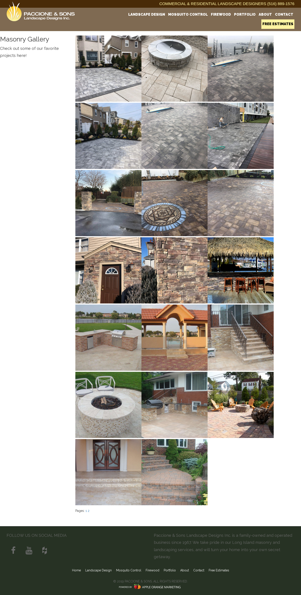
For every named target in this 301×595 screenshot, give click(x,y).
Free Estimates (277, 24)
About (265, 14)
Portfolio (245, 14)
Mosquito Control (188, 14)
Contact (284, 14)
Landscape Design (146, 14)
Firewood (221, 14)
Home (76, 570)
